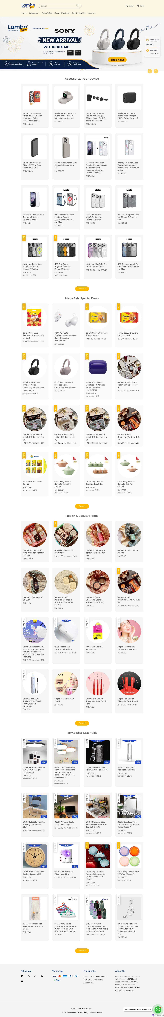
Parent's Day (47, 13)
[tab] (78, 69)
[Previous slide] (150, 71)
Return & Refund (96, 1012)
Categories (33, 13)
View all (82, 289)
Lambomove (88, 983)
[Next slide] (156, 71)
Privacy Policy (83, 1012)
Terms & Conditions (69, 1012)
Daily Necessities (78, 13)
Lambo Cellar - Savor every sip (96, 976)
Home (24, 13)
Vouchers (91, 13)
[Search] (77, 6)
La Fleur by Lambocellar (93, 979)
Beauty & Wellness (62, 13)
